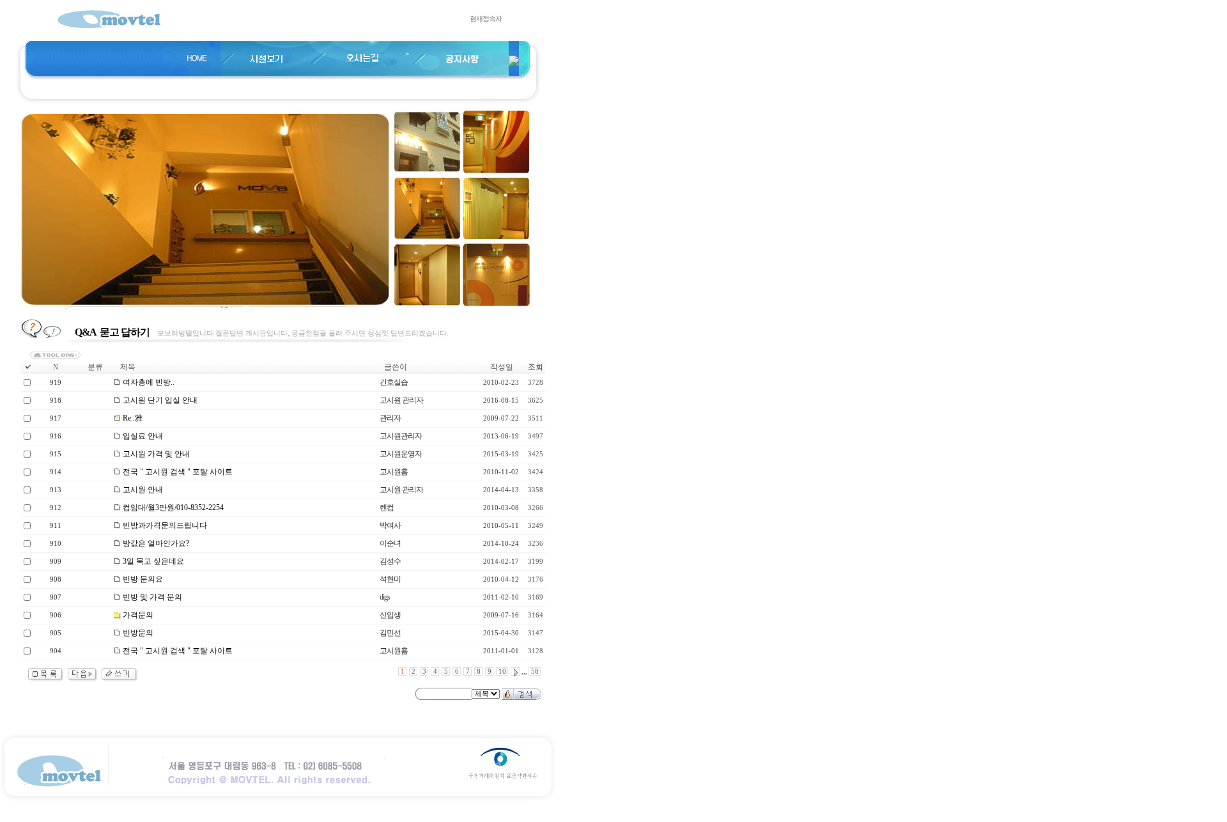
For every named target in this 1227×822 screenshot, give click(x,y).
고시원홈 (394, 471)
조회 (535, 366)
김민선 (390, 632)
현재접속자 (486, 18)
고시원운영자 (401, 453)
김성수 (390, 561)
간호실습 (394, 382)
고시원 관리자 (401, 400)
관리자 (390, 418)
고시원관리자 (401, 435)
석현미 (390, 579)
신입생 (390, 614)
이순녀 (390, 543)
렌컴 (387, 507)
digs (385, 597)
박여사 (390, 525)
